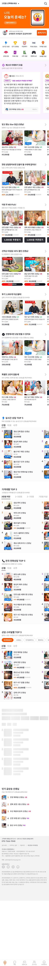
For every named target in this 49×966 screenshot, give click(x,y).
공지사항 (4, 845)
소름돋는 (18, 640)
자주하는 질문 (13, 845)
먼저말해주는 (30, 640)
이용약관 (22, 845)
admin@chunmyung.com (13, 860)
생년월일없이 (8, 640)
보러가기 (42, 32)
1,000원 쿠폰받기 (12, 239)
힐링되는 (40, 640)
